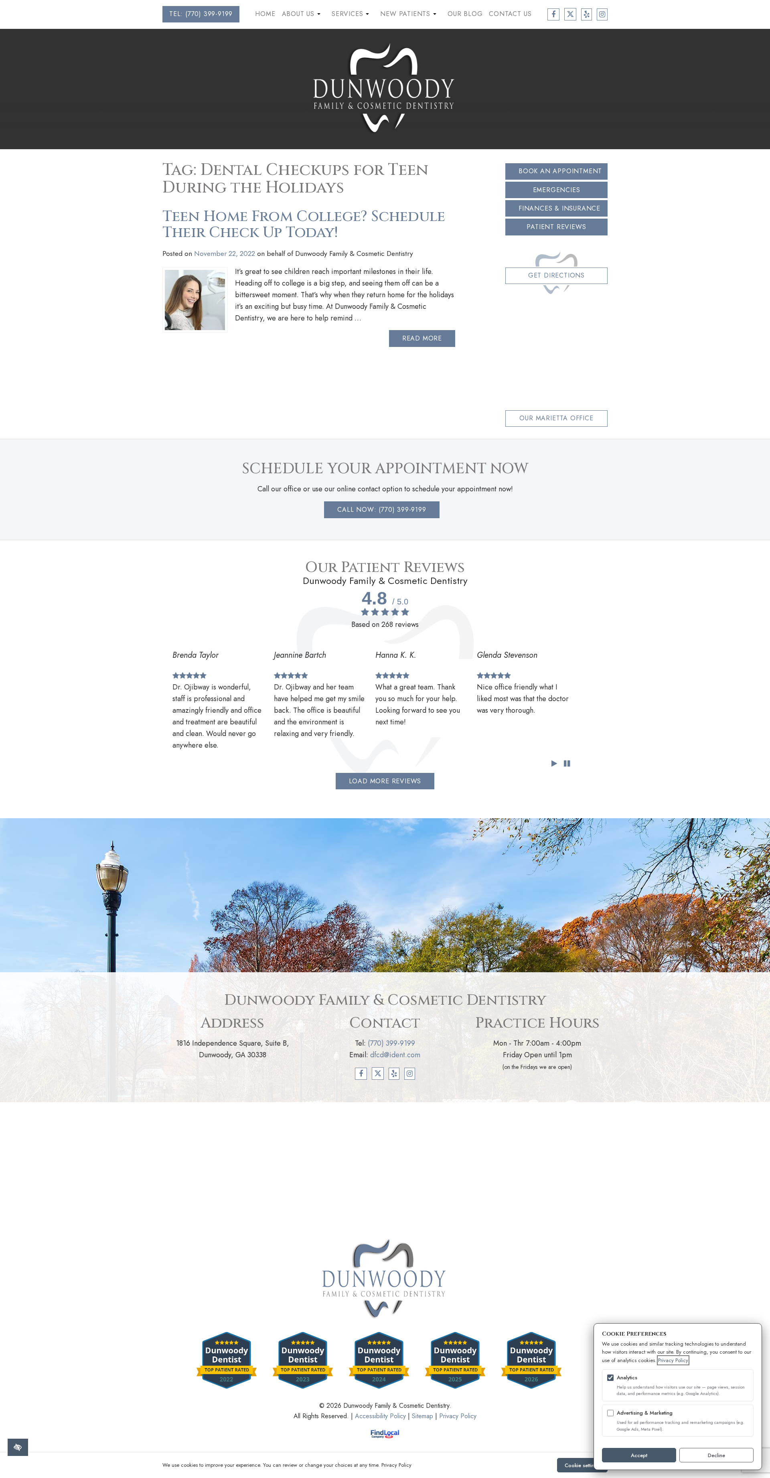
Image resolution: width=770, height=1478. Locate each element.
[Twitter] (378, 1073)
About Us (302, 15)
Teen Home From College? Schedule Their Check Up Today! (303, 225)
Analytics (627, 1377)
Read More (422, 338)
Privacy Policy (457, 1416)
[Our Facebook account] (553, 14)
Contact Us (510, 13)
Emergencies (556, 190)
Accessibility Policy (380, 1416)
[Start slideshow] (554, 763)
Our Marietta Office (556, 418)
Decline (716, 1455)
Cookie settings (582, 1465)
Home (265, 13)
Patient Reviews (556, 226)
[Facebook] (361, 1074)
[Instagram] (409, 1074)
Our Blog (465, 13)
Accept (639, 1455)
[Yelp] (394, 1074)
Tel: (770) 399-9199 (201, 13)
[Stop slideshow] (566, 763)
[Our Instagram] (602, 14)
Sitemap (422, 1416)
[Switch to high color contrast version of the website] (18, 1447)
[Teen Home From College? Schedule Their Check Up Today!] (195, 299)
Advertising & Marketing (645, 1413)
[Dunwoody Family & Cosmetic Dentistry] (385, 88)
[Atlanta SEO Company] (385, 1433)
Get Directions (556, 275)
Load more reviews (385, 781)
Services (351, 15)
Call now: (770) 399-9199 (381, 509)
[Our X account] (570, 14)
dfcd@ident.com (395, 1055)
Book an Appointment (560, 171)
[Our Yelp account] (586, 14)
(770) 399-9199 (391, 1043)
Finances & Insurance (559, 208)
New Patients (409, 15)
